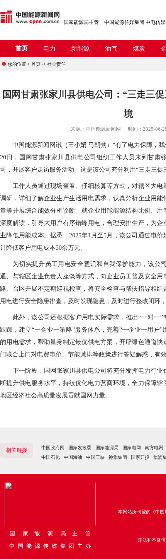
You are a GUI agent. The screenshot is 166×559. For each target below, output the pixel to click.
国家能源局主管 (81, 22)
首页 (21, 48)
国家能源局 (107, 447)
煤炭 (139, 48)
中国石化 (50, 457)
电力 (49, 48)
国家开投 (140, 457)
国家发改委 (79, 447)
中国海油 (73, 457)
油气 (111, 48)
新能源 (80, 48)
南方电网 (154, 447)
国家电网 (131, 447)
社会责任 (56, 64)
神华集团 (117, 457)
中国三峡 (95, 457)
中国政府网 (52, 447)
